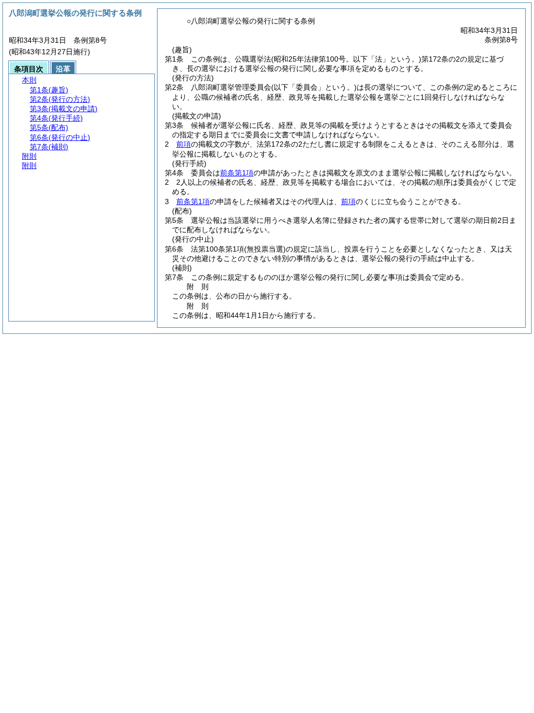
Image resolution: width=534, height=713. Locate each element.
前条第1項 (236, 173)
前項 (183, 144)
